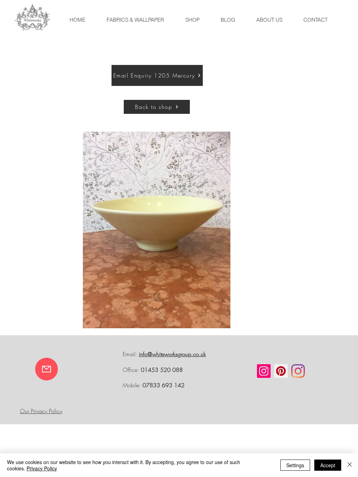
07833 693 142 (164, 385)
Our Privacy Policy (41, 411)
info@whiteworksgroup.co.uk (172, 354)
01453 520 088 (162, 370)
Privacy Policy (42, 468)
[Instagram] (264, 371)
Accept (327, 465)
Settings (295, 465)
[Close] (349, 465)
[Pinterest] (281, 371)
